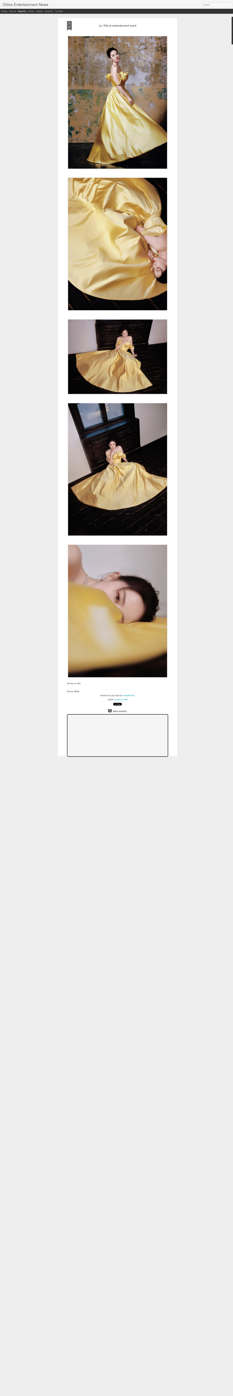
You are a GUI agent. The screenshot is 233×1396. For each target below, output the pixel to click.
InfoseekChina (128, 695)
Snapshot (49, 11)
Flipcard (12, 11)
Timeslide (59, 11)
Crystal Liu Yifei (121, 699)
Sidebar (39, 11)
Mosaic (31, 11)
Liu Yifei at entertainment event (117, 25)
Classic (4, 11)
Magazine (22, 11)
